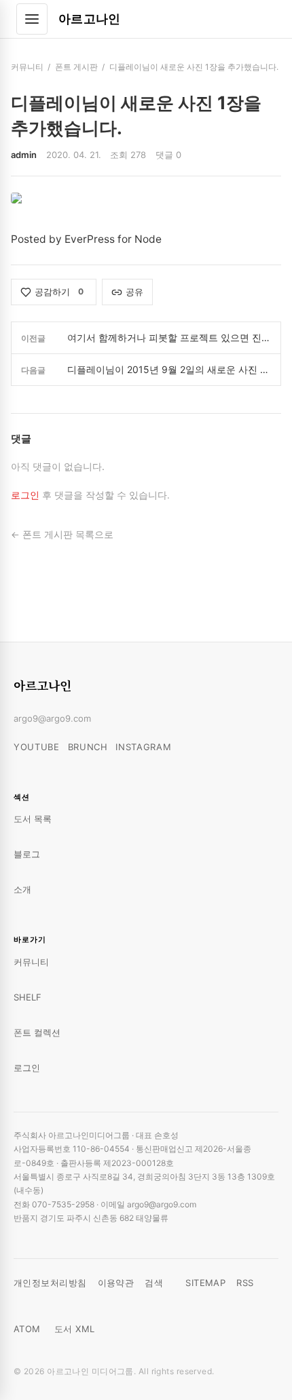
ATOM (27, 1328)
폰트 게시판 (76, 67)
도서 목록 (33, 818)
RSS (244, 1282)
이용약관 (116, 1282)
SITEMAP (205, 1282)
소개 (22, 889)
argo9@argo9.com (52, 718)
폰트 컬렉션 (37, 1032)
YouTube (37, 746)
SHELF (27, 997)
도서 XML (74, 1328)
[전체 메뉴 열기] (32, 19)
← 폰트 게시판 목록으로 (62, 534)
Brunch (88, 746)
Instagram (143, 746)
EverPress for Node (113, 239)
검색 (154, 1282)
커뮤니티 (27, 67)
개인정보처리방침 (50, 1282)
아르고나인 (89, 19)
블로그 (27, 854)
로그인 (25, 495)
